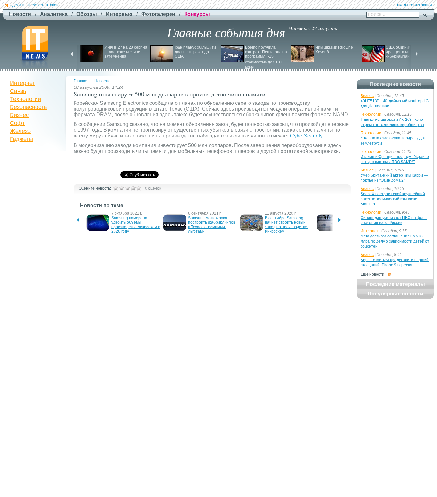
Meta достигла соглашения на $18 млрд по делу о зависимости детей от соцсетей (395, 241)
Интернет (22, 83)
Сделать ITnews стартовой (34, 5)
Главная (81, 81)
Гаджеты (21, 139)
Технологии (25, 99)
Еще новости (372, 274)
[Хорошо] (133, 188)
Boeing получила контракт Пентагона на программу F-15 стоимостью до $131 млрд (266, 57)
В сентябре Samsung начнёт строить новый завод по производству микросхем (286, 225)
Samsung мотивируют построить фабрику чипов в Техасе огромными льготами (212, 225)
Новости (102, 81)
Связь (18, 91)
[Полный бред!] (116, 188)
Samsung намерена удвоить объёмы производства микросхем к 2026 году (136, 225)
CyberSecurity (306, 135)
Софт (17, 123)
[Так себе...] (127, 188)
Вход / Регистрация (414, 5)
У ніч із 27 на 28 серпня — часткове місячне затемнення (126, 52)
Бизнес (19, 115)
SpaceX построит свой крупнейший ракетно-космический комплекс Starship (393, 199)
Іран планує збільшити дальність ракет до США (196, 52)
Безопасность (28, 107)
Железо (20, 131)
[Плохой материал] (121, 188)
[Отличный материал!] (139, 188)
